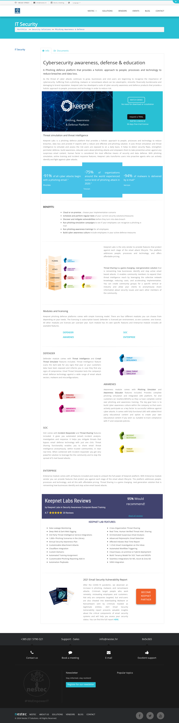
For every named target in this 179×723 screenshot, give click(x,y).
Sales (76, 639)
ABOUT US (44, 714)
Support (66, 639)
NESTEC (91, 11)
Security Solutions (41, 29)
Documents (63, 50)
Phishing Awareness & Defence (69, 29)
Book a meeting (58, 3)
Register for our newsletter (80, 684)
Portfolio (22, 29)
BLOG (147, 11)
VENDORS (122, 11)
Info (47, 50)
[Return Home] (17, 10)
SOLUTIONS (107, 11)
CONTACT (160, 11)
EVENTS (136, 11)
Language (76, 3)
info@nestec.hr (41, 3)
